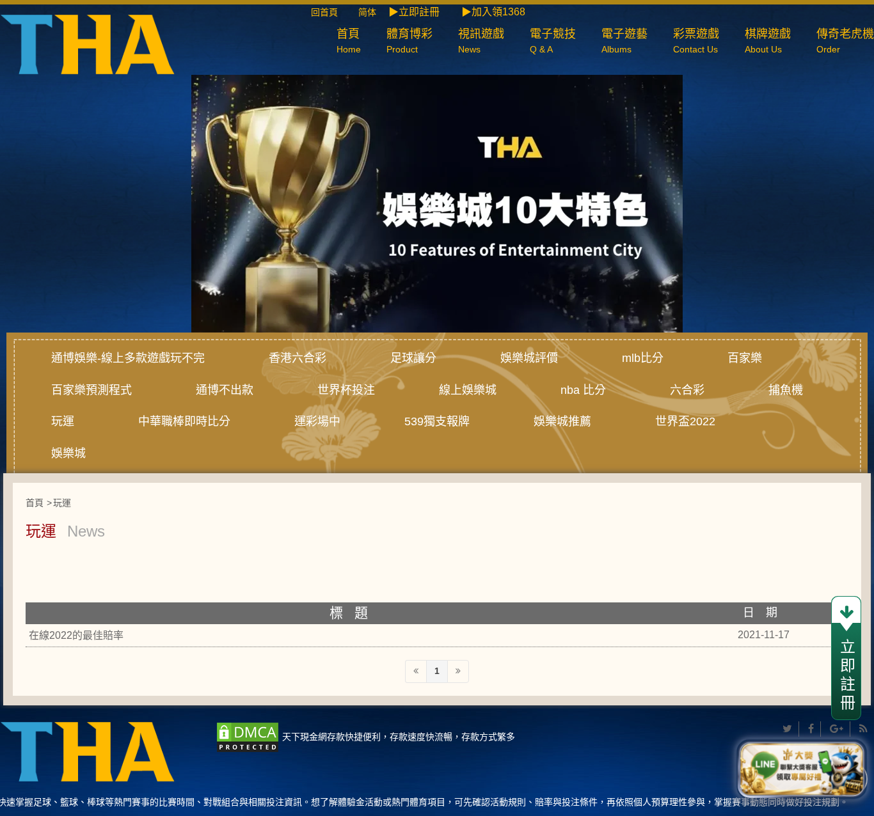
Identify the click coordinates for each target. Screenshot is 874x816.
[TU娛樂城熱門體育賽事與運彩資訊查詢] (87, 43)
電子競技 (553, 40)
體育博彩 (409, 40)
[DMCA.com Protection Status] (248, 737)
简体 (367, 12)
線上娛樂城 (468, 390)
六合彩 (687, 390)
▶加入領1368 (493, 11)
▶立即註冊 (414, 11)
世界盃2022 (685, 421)
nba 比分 (583, 390)
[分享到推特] (787, 729)
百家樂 (744, 358)
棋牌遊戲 (768, 40)
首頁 (349, 40)
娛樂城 (68, 453)
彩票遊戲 (696, 40)
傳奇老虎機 (845, 40)
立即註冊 (846, 676)
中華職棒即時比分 (184, 421)
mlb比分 (642, 358)
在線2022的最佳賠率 (76, 635)
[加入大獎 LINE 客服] (801, 770)
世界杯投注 (346, 390)
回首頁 (333, 12)
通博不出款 (224, 390)
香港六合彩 (297, 358)
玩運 (62, 421)
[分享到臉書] (811, 729)
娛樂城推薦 (562, 421)
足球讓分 (413, 358)
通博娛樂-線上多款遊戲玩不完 (128, 358)
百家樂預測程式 (91, 390)
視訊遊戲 (481, 40)
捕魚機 (785, 390)
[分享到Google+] (836, 729)
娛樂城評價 (529, 358)
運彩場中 (317, 421)
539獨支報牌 (437, 421)
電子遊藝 (624, 40)
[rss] (863, 729)
